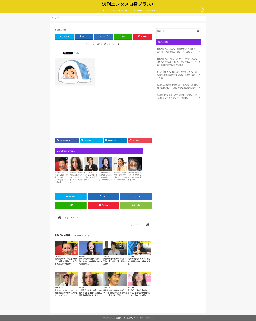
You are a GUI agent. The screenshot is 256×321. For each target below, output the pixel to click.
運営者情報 (151, 11)
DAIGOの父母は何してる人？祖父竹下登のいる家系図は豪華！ (90, 176)
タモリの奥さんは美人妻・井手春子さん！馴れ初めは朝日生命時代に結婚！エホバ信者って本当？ (177, 75)
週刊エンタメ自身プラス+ (128, 4)
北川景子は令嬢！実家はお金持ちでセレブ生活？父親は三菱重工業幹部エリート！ (76, 177)
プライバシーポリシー (119, 11)
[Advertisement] (103, 111)
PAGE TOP (248, 309)
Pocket (76, 53)
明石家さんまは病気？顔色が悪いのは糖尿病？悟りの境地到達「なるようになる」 (176, 50)
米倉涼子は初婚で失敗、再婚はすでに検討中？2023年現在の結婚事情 (120, 176)
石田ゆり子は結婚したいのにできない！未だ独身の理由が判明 (134, 176)
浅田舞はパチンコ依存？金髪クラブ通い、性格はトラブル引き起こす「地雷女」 (61, 177)
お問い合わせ (137, 11)
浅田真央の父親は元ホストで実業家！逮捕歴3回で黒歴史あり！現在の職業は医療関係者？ (177, 86)
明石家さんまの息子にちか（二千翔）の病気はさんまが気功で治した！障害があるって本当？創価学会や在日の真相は (177, 62)
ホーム (103, 11)
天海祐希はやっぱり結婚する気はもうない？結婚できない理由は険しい (105, 176)
